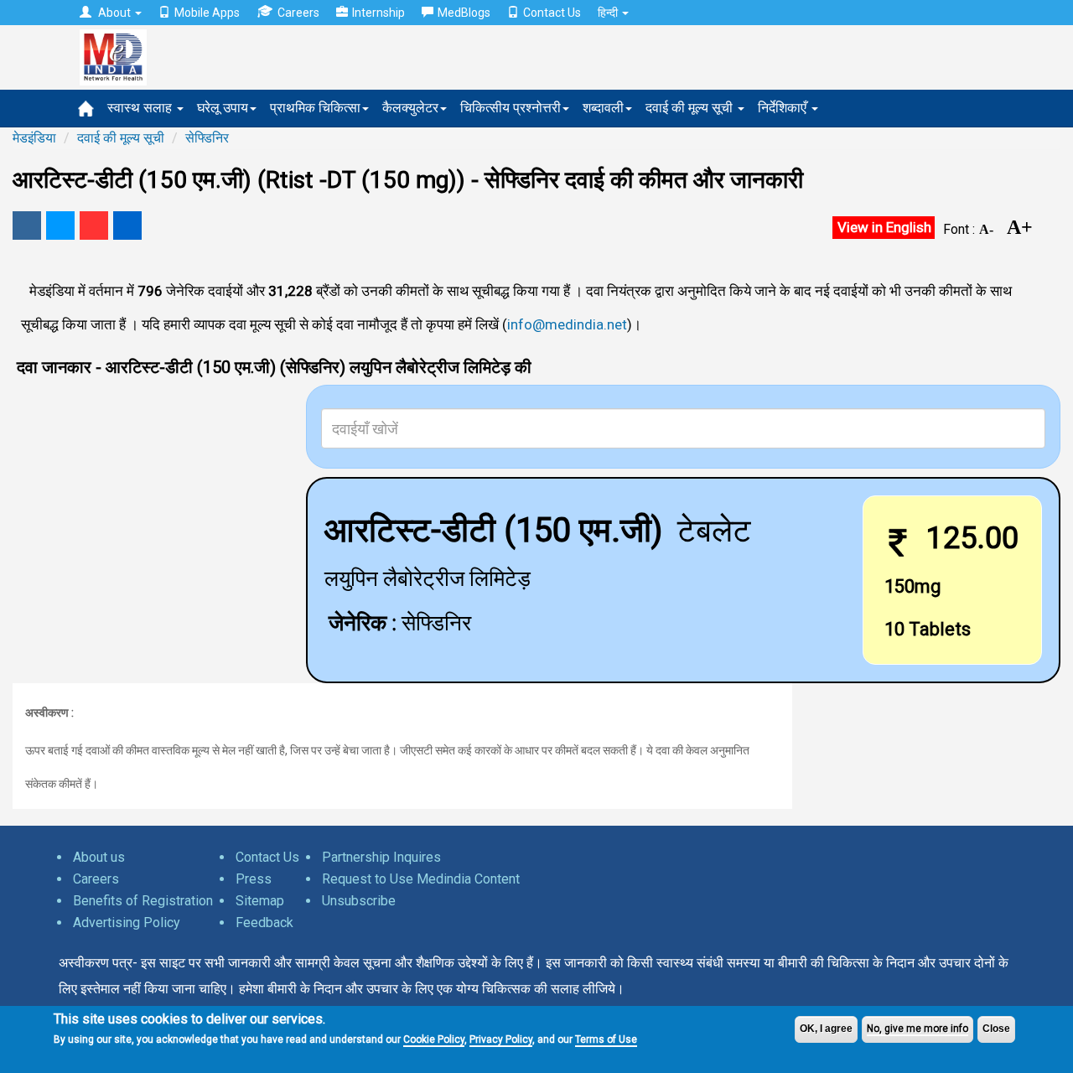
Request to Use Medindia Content (421, 879)
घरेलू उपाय (222, 108)
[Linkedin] (127, 225)
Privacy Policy (500, 1039)
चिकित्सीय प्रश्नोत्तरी (510, 108)
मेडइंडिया (34, 138)
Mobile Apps (207, 12)
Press (254, 879)
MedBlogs (464, 12)
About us (99, 857)
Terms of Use (606, 1039)
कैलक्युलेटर (410, 108)
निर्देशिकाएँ (784, 108)
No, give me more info (917, 1028)
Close (996, 1028)
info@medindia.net (567, 324)
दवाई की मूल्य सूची (690, 108)
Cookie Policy (433, 1039)
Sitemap (260, 901)
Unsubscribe (359, 901)
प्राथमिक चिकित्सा (315, 108)
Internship (378, 12)
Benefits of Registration (143, 901)
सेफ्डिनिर (207, 138)
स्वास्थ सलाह (141, 108)
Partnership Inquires (381, 857)
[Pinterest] (94, 225)
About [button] (114, 12)
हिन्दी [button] (609, 12)
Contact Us (552, 12)
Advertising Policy (126, 922)
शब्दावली (603, 108)
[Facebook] (27, 225)
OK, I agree (826, 1028)
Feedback (264, 922)
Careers (298, 12)
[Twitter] (60, 225)
